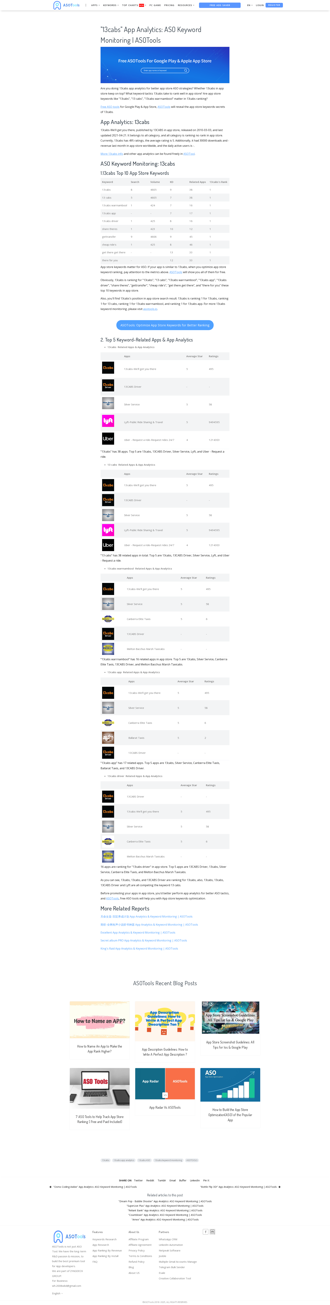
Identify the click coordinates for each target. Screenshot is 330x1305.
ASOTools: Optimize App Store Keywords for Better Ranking (165, 325)
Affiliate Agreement (140, 1244)
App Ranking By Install (105, 1256)
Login (260, 5)
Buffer (182, 1180)
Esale (162, 1273)
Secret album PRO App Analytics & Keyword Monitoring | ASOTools (144, 940)
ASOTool (189, 154)
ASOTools (164, 107)
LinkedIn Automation (171, 1244)
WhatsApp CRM (168, 1239)
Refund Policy (137, 1261)
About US (134, 1273)
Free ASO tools (110, 107)
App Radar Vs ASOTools (165, 1107)
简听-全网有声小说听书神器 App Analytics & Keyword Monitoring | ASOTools (149, 924)
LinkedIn (195, 1180)
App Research (100, 1244)
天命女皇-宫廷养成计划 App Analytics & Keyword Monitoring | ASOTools (146, 916)
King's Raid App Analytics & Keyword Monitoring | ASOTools (139, 948)
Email (172, 1180)
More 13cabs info (112, 154)
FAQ (94, 1261)
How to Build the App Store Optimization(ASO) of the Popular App (230, 1114)
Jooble (162, 1256)
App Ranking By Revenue (107, 1250)
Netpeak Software (169, 1250)
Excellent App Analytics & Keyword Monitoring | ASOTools (138, 932)
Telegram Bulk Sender (172, 1267)
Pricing (169, 5)
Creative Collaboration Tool (175, 1278)
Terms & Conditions (140, 1256)
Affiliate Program (139, 1239)
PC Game (155, 5)
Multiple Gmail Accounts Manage (178, 1261)
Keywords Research (104, 1239)
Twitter (138, 1180)
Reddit (150, 1180)
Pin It (206, 1180)
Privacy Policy (137, 1250)
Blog (131, 1267)
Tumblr (162, 1180)
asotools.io (150, 309)
